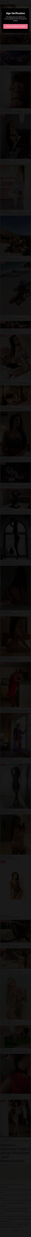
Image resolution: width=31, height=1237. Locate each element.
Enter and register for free (15, 26)
